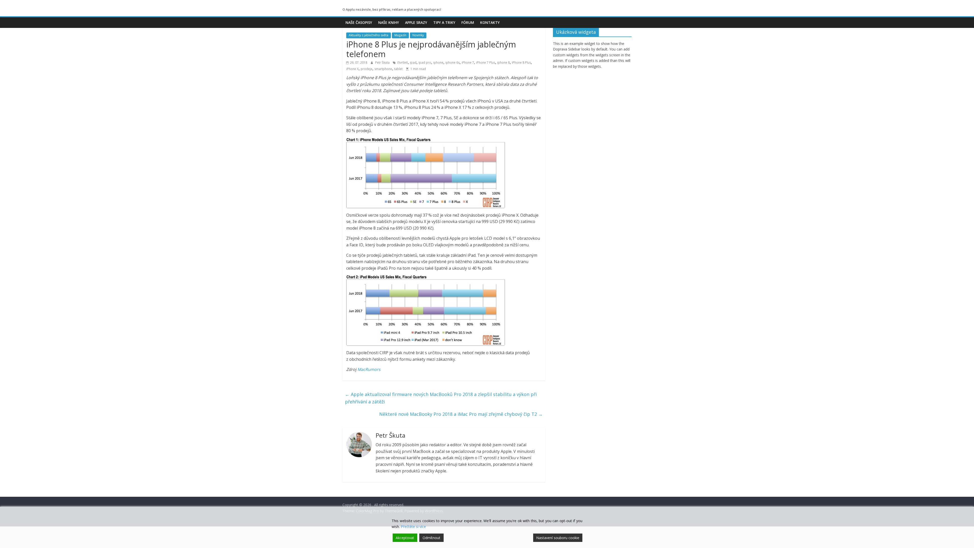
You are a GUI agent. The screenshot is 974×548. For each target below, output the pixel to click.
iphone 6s (452, 62)
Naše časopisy (358, 22)
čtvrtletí (402, 62)
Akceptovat (405, 537)
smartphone (383, 69)
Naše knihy (388, 22)
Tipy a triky (444, 22)
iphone (438, 62)
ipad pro (425, 62)
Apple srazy (416, 22)
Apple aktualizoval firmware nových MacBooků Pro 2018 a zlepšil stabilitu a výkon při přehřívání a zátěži (441, 398)
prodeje (366, 69)
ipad (413, 62)
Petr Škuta (382, 62)
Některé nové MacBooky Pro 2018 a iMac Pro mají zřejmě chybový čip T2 (461, 414)
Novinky (418, 35)
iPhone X (352, 69)
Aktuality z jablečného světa (368, 35)
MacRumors (368, 369)
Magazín (400, 35)
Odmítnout (431, 537)
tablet (398, 69)
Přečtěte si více (413, 526)
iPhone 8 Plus (521, 62)
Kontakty (490, 22)
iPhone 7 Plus (485, 62)
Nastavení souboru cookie (557, 537)
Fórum (467, 22)
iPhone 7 (468, 62)
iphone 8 (503, 62)
